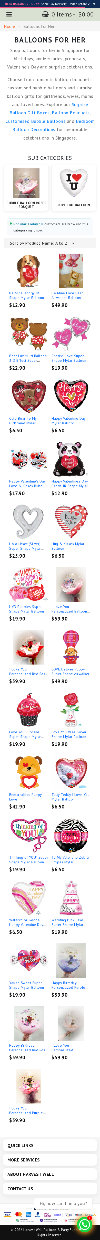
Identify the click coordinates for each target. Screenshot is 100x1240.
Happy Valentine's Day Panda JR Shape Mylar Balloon (70, 486)
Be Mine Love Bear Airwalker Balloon (67, 295)
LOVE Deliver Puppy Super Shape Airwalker (71, 671)
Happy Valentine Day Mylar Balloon (69, 420)
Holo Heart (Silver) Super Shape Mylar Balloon (25, 548)
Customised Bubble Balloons (35, 121)
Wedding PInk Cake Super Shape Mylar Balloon (68, 925)
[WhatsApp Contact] (84, 1224)
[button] (9, 14)
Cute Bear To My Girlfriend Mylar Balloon (23, 423)
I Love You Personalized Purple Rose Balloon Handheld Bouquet (28, 1115)
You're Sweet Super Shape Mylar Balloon (26, 985)
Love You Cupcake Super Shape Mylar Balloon (25, 737)
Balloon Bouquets (70, 113)
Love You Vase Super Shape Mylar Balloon (69, 734)
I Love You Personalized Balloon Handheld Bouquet (69, 611)
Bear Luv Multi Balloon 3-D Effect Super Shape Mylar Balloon (28, 360)
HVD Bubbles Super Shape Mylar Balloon (26, 609)
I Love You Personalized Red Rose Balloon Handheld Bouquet (28, 676)
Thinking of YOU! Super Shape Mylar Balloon (28, 859)
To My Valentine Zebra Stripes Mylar (70, 859)
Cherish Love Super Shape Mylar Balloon (69, 358)
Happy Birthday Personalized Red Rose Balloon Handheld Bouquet (28, 1052)
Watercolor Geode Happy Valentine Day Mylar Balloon (26, 925)
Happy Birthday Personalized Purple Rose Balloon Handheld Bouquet (71, 989)
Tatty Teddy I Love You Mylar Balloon (70, 797)
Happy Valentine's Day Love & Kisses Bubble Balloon (27, 486)
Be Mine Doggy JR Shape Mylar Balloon (26, 295)
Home (9, 26)
